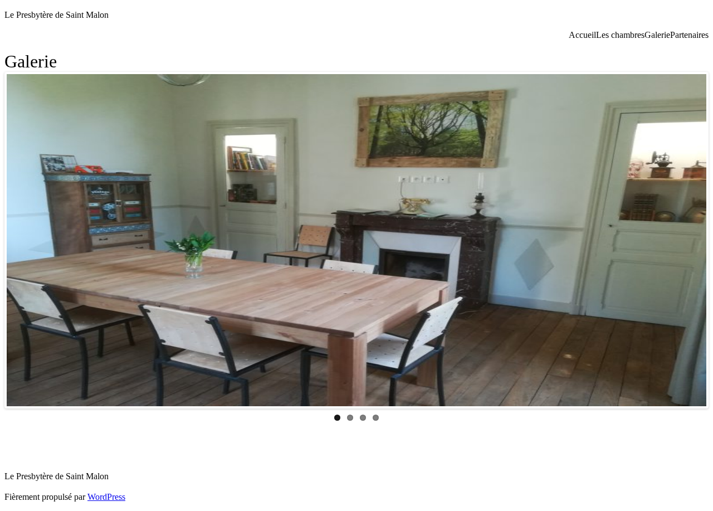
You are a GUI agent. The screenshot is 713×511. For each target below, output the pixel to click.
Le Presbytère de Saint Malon (56, 15)
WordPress (106, 497)
